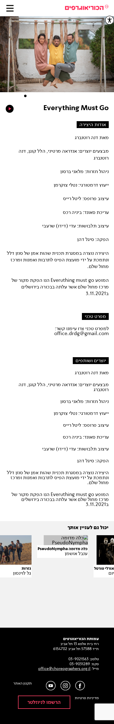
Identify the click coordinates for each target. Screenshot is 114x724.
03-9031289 (79, 664)
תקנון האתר (22, 683)
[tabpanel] (57, 57)
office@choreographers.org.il (64, 668)
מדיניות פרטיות (87, 698)
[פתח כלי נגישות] (109, 20)
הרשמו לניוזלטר (44, 702)
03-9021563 (78, 659)
